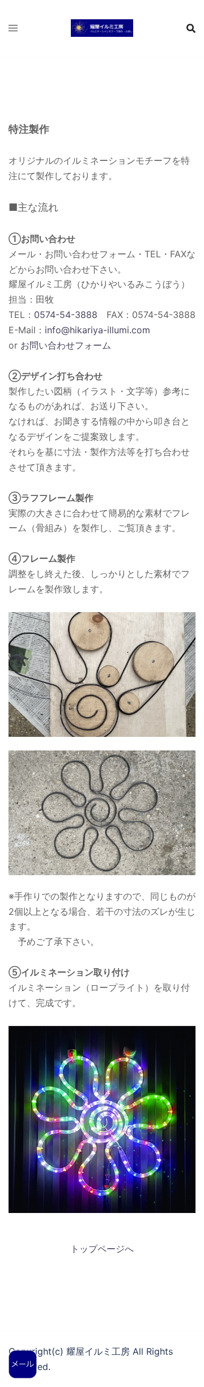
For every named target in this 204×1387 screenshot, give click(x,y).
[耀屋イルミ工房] (102, 27)
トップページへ (102, 1248)
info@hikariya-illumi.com (97, 330)
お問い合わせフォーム (65, 345)
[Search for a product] (191, 28)
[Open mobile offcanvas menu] (13, 28)
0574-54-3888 (65, 314)
